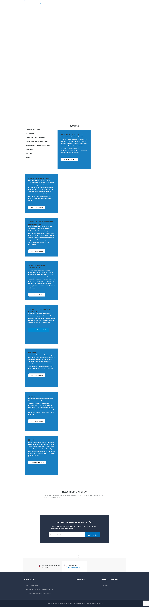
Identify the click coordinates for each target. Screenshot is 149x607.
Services (110, 4)
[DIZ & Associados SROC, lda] (33, 3)
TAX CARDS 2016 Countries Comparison (38, 593)
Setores (120, 4)
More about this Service (36, 102)
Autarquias (30, 134)
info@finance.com (74, 567)
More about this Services (87, 104)
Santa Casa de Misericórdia (36, 138)
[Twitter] (94, 566)
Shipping (29, 154)
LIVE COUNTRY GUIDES (32, 585)
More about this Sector (70, 159)
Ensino (28, 158)
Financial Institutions (33, 130)
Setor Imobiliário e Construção (37, 142)
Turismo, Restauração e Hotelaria (38, 146)
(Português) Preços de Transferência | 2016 (39, 589)
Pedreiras (29, 150)
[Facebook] (90, 566)
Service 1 (105, 585)
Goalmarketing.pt (97, 603)
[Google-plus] (98, 566)
